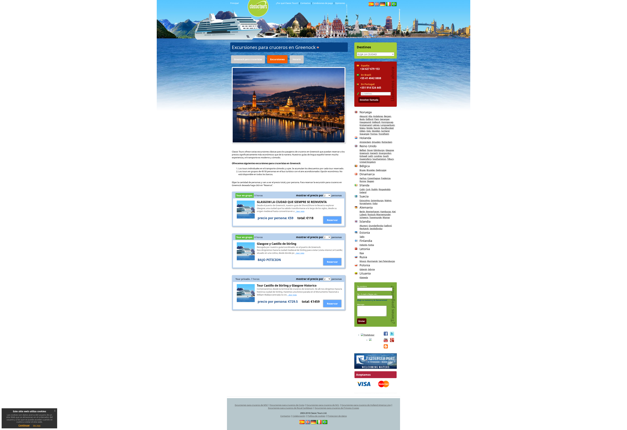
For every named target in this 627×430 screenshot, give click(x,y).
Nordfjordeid (387, 127)
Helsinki (363, 244)
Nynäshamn (365, 203)
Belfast (363, 150)
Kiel (393, 211)
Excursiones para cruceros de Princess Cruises (337, 408)
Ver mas (36, 425)
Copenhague (373, 178)
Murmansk (372, 261)
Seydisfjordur (376, 228)
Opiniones (340, 3)
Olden (362, 130)
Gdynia (371, 269)
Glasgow (390, 150)
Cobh (362, 189)
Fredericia (385, 178)
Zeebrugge (381, 170)
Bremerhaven (372, 211)
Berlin (362, 211)
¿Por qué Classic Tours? (287, 3)
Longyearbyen (387, 125)
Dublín (374, 189)
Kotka (371, 244)
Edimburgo (379, 150)
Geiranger (384, 119)
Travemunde (375, 217)
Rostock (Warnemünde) (379, 214)
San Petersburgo (387, 261)
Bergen (387, 116)
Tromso (374, 133)
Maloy (362, 127)
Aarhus (363, 178)
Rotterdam (387, 142)
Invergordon (385, 153)
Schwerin (364, 217)
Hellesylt (376, 122)
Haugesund (365, 122)
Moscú (363, 261)
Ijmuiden (376, 142)
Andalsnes (378, 116)
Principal (234, 3)
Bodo (362, 119)
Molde (369, 127)
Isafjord (388, 225)
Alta (370, 116)
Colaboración (298, 415)
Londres (378, 156)
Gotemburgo (377, 200)
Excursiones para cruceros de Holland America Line (366, 405)
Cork (368, 189)
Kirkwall (363, 156)
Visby (375, 203)
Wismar (386, 217)
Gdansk (363, 269)
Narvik (377, 127)
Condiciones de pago (323, 3)
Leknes (376, 125)
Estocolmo (365, 200)
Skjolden (376, 130)
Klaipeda (364, 277)
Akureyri (364, 225)
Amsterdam (365, 142)
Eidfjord (369, 119)
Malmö (388, 200)
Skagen (370, 181)
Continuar (24, 425)
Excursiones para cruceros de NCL (322, 405)
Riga (362, 252)
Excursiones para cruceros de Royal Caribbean (290, 408)
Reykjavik (364, 228)
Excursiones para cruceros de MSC (251, 405)
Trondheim (383, 133)
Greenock (364, 153)
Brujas (363, 170)
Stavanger (364, 133)
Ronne (363, 181)
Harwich (374, 153)
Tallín (362, 236)
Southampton (379, 158)
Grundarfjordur (376, 225)
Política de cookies (316, 415)
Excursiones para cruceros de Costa (287, 405)
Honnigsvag (387, 122)
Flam (376, 119)
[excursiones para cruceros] (254, 3)
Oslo (368, 130)
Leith (370, 156)
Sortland (385, 130)
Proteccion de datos (337, 415)
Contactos (305, 3)
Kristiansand (366, 125)
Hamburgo (385, 211)
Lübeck (363, 214)
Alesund (363, 116)
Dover (370, 150)
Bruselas (371, 170)
